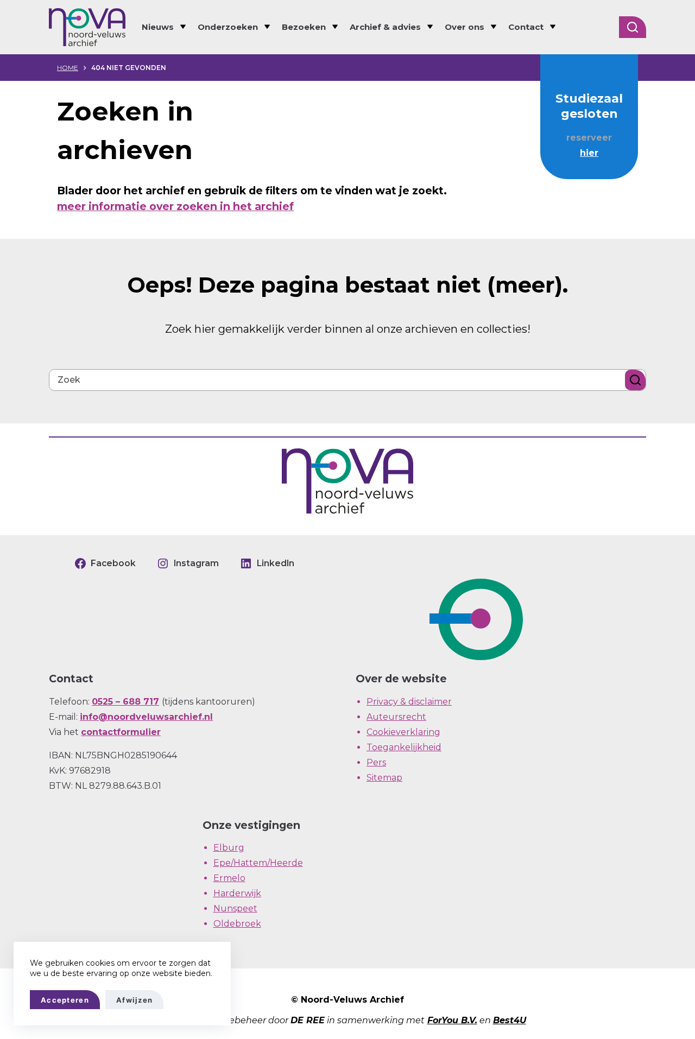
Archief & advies (385, 27)
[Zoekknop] (635, 380)
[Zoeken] (632, 27)
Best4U (509, 1020)
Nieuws (158, 27)
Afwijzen (134, 1000)
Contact (526, 27)
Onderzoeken (228, 27)
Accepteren (65, 1000)
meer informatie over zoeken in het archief (175, 206)
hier (589, 153)
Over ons (464, 27)
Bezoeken (304, 27)
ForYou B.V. (452, 1020)
